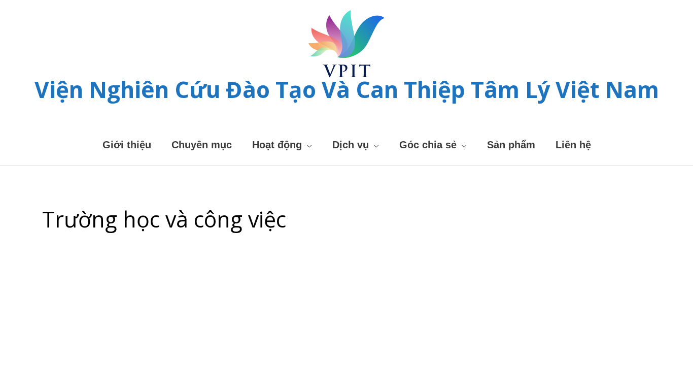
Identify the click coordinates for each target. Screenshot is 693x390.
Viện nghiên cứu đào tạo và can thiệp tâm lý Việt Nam (346, 89)
